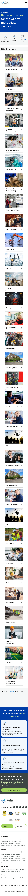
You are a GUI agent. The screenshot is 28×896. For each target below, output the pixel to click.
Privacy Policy (12, 885)
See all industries (21, 845)
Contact (19, 826)
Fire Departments (5, 841)
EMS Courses (4, 856)
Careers (3, 880)
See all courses (4, 863)
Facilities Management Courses (8, 860)
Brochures (8, 871)
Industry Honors (14, 878)
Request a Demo (13, 790)
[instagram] (26, 807)
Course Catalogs (14, 869)
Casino (14, 845)
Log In (6, 826)
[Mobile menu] (26, 2)
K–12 (2, 839)
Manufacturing (17, 839)
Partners (7, 878)
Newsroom (18, 871)
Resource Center (5, 869)
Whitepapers (22, 869)
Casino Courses (21, 860)
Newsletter (23, 880)
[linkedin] (14, 807)
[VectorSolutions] (6, 2)
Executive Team (10, 880)
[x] (20, 807)
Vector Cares (22, 878)
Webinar (3, 871)
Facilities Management (6, 845)
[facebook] (17, 807)
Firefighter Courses (15, 854)
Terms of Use (4, 885)
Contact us (17, 880)
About (2, 878)
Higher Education (9, 839)
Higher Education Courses (15, 852)
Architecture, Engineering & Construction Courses (13, 858)
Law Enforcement (18, 841)
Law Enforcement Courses (15, 856)
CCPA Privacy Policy (22, 885)
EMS (12, 841)
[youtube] (23, 807)
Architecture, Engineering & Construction (11, 843)
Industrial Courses (5, 854)
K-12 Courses (4, 852)
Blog (13, 871)
